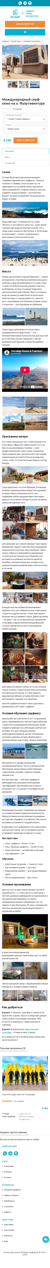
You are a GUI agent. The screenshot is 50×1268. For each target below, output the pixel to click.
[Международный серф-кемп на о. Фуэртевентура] (45, 77)
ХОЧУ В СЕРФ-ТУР (25, 24)
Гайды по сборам (11, 1195)
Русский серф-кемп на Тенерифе (18, 1094)
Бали (6, 1241)
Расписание (9, 1166)
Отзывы (7, 1177)
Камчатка (8, 1236)
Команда (8, 1172)
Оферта (7, 1212)
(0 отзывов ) (17, 109)
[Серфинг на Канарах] (25, 217)
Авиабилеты (9, 1201)
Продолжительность (14, 115)
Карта (7, 157)
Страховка (8, 1206)
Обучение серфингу (12, 1190)
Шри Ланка (8, 1224)
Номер (8, 125)
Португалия (9, 1230)
